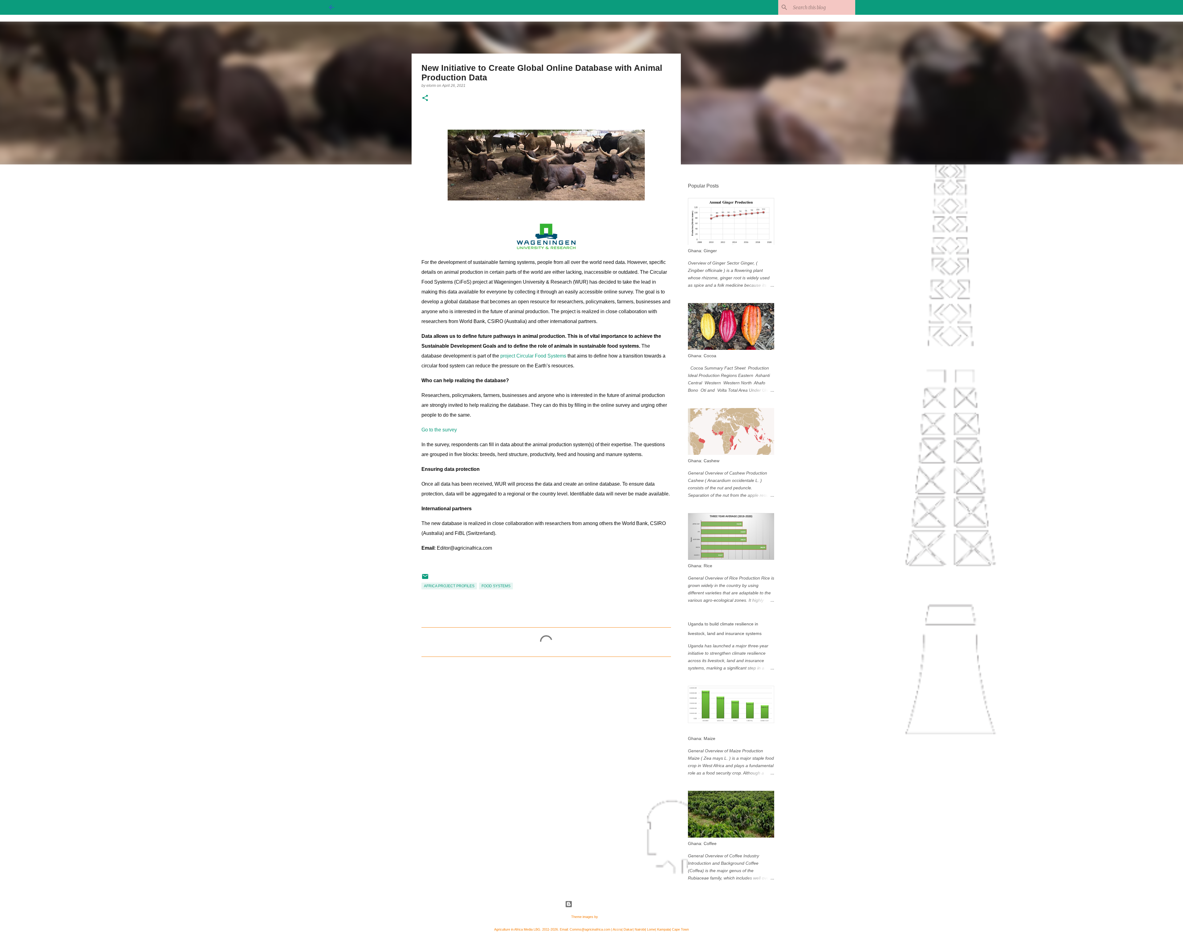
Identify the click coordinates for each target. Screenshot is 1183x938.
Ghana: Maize (701, 738)
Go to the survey (439, 429)
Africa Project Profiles (449, 586)
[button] (425, 98)
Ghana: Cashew (703, 460)
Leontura (605, 917)
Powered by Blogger (595, 904)
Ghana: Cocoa (702, 355)
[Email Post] (425, 579)
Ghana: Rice (700, 565)
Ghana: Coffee (702, 843)
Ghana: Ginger (702, 250)
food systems (496, 586)
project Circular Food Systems (533, 355)
